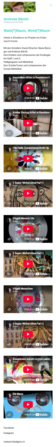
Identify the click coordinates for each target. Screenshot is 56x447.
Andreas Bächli (16, 19)
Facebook (9, 428)
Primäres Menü (50, 5)
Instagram (9, 433)
